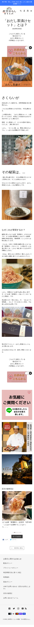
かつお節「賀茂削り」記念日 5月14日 (17, 522)
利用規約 (6, 577)
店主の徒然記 (7, 593)
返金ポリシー (7, 582)
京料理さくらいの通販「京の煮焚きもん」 (19, 619)
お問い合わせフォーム (10, 598)
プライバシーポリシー (10, 568)
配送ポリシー (7, 563)
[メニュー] (31, 11)
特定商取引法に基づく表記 (12, 572)
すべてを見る (17, 536)
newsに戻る (18, 548)
